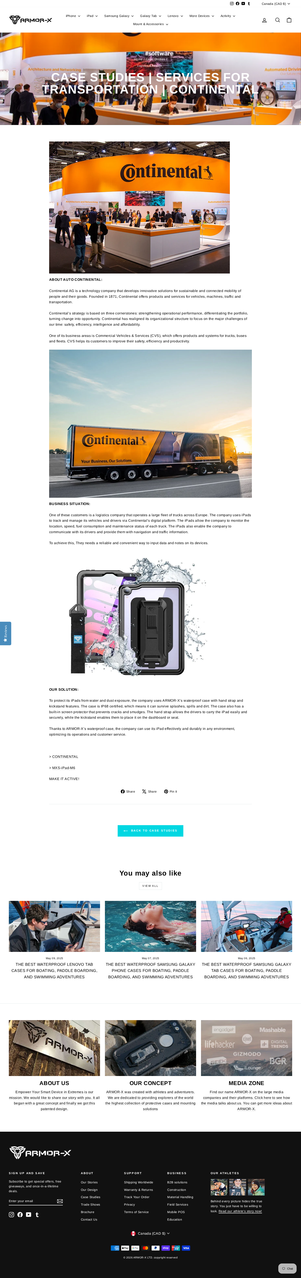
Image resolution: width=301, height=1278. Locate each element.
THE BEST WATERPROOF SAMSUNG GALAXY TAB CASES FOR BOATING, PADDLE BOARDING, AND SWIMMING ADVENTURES (247, 970)
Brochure (87, 1212)
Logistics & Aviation (149, 65)
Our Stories (89, 1182)
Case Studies (155, 59)
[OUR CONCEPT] (150, 1048)
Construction (176, 1190)
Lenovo (174, 16)
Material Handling (180, 1197)
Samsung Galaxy (117, 16)
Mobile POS (176, 1212)
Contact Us (89, 1219)
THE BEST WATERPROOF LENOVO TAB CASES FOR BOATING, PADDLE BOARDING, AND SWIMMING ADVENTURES (54, 970)
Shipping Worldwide (138, 1182)
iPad (90, 16)
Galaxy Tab (149, 16)
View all (150, 885)
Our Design (89, 1190)
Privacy (129, 1204)
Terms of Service (136, 1212)
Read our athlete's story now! (240, 1211)
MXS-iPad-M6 (63, 768)
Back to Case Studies (154, 830)
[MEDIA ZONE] (246, 1048)
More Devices (200, 16)
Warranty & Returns (138, 1190)
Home (138, 59)
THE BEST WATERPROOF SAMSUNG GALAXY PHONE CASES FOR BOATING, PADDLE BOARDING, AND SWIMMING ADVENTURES (150, 970)
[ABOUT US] (54, 1048)
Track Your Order (136, 1197)
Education (174, 1219)
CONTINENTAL (65, 756)
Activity (226, 16)
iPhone (71, 16)
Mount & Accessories (149, 24)
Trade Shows (90, 1204)
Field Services (177, 1204)
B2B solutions (177, 1182)
